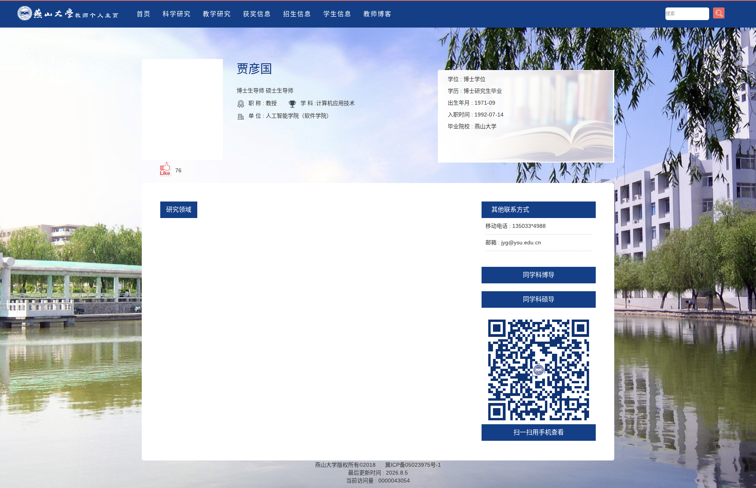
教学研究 (217, 14)
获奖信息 (257, 14)
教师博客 (377, 14)
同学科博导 (538, 275)
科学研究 (177, 14)
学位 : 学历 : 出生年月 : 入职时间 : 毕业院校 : (476, 102)
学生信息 (337, 14)
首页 (144, 14)
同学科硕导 (538, 299)
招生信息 (297, 14)
